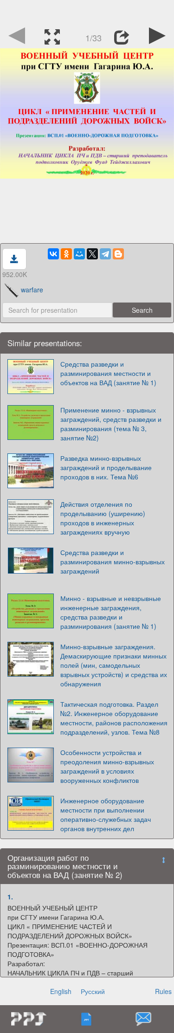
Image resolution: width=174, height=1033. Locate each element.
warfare (32, 289)
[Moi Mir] (79, 253)
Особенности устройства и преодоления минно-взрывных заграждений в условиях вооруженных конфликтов (107, 766)
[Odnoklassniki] (66, 253)
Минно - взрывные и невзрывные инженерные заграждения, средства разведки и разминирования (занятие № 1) (110, 612)
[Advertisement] (87, 11)
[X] (92, 253)
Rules (163, 991)
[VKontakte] (53, 253)
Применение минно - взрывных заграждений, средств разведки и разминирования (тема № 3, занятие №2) (110, 423)
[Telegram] (105, 253)
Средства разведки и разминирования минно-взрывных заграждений (112, 561)
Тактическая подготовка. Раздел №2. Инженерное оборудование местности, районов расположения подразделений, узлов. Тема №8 (114, 717)
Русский (93, 991)
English (60, 991)
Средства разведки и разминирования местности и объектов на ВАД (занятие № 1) (108, 373)
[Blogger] (118, 253)
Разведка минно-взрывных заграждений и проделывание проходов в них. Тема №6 (106, 467)
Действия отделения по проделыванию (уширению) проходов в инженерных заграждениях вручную (102, 517)
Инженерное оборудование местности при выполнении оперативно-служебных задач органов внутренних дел (105, 814)
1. (10, 896)
